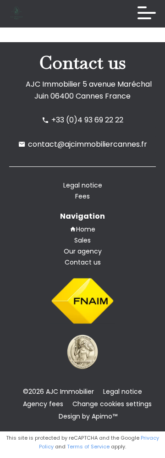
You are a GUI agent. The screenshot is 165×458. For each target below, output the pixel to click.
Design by (87, 416)
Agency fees (43, 403)
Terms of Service (88, 446)
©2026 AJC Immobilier (58, 391)
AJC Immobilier (53, 84)
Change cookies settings (112, 403)
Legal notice (122, 391)
